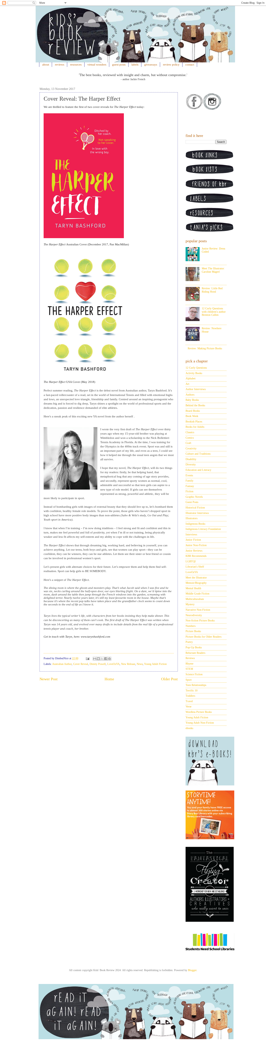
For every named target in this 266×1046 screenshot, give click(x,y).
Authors (190, 394)
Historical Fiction (195, 507)
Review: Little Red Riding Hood (212, 290)
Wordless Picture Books (199, 712)
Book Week (192, 416)
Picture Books (193, 631)
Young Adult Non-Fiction (200, 722)
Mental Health (193, 588)
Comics (190, 437)
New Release (128, 664)
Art (187, 383)
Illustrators (191, 518)
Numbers (191, 626)
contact (189, 64)
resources (76, 64)
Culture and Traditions (198, 453)
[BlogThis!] (98, 659)
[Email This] (95, 659)
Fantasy (190, 486)
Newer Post (49, 679)
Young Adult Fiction (155, 664)
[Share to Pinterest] (109, 659)
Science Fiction (194, 674)
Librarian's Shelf (195, 566)
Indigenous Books (195, 523)
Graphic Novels (194, 496)
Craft (188, 443)
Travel (189, 701)
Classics (190, 432)
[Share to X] (102, 659)
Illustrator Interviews (197, 513)
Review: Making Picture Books (205, 348)
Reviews (190, 658)
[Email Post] (87, 658)
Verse (188, 706)
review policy (171, 64)
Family (189, 480)
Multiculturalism (195, 599)
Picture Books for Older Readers (203, 636)
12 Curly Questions (196, 367)
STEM (189, 668)
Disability (191, 459)
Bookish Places (194, 421)
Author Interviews (196, 389)
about (45, 64)
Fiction (189, 491)
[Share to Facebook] (106, 659)
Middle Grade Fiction (197, 593)
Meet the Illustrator (196, 577)
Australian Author (62, 664)
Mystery (190, 604)
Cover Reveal (80, 664)
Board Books (193, 410)
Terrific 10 (191, 690)
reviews (59, 64)
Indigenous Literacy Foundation (203, 529)
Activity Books (194, 373)
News (140, 664)
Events (189, 475)
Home (109, 679)
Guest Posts (192, 502)
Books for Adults (195, 426)
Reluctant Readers (195, 652)
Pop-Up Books (194, 647)
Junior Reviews (194, 550)
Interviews (191, 534)
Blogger (192, 970)
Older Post (169, 679)
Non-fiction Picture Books (200, 620)
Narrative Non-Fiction (198, 609)
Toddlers (190, 695)
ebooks (189, 728)
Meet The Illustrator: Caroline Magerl (213, 270)
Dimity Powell (98, 664)
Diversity (191, 464)
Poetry (189, 642)
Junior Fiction (193, 539)
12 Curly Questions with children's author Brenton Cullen (214, 312)
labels (134, 64)
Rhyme (189, 663)
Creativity (191, 448)
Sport (189, 679)
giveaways (150, 64)
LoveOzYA (113, 664)
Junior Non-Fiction (196, 545)
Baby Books (192, 399)
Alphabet (191, 378)
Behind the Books (195, 405)
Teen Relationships (196, 685)
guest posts (119, 64)
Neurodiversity (194, 615)
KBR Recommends (196, 555)
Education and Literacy (198, 469)
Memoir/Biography (196, 582)
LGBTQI (191, 561)
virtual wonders (96, 64)
